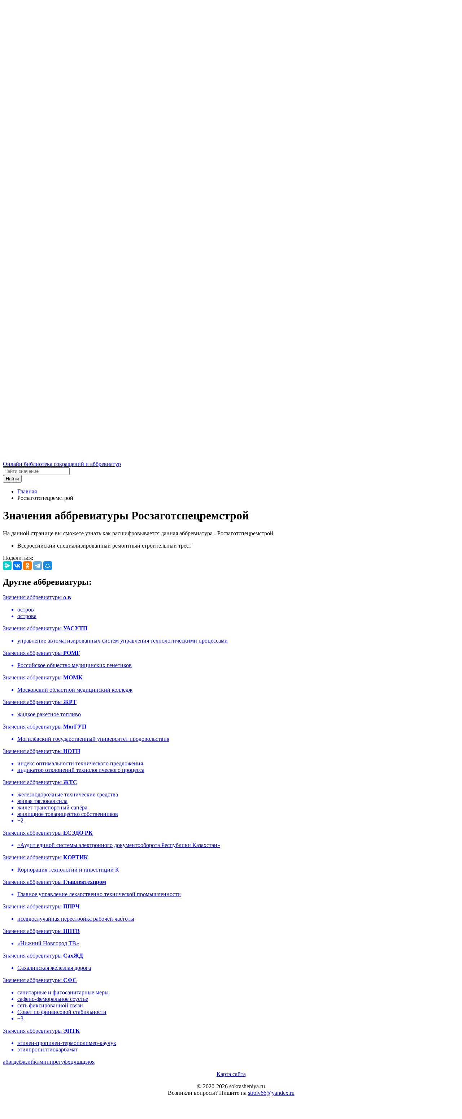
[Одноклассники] (27, 565)
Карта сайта (231, 1074)
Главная (27, 491)
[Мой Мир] (47, 565)
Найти (12, 478)
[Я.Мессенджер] (7, 565)
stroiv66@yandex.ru (271, 1093)
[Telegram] (37, 565)
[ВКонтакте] (17, 565)
